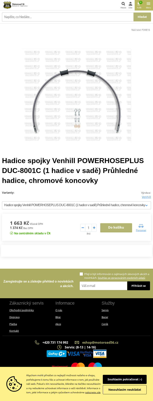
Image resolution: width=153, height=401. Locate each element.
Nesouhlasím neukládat (124, 389)
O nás (58, 310)
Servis (105, 310)
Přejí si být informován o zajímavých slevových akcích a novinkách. (116, 276)
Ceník (105, 324)
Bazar (105, 317)
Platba (13, 324)
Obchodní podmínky (21, 310)
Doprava (14, 317)
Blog (58, 317)
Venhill (146, 197)
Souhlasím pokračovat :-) (125, 379)
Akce (58, 324)
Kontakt (14, 331)
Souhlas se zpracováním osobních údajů (121, 278)
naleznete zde (93, 392)
